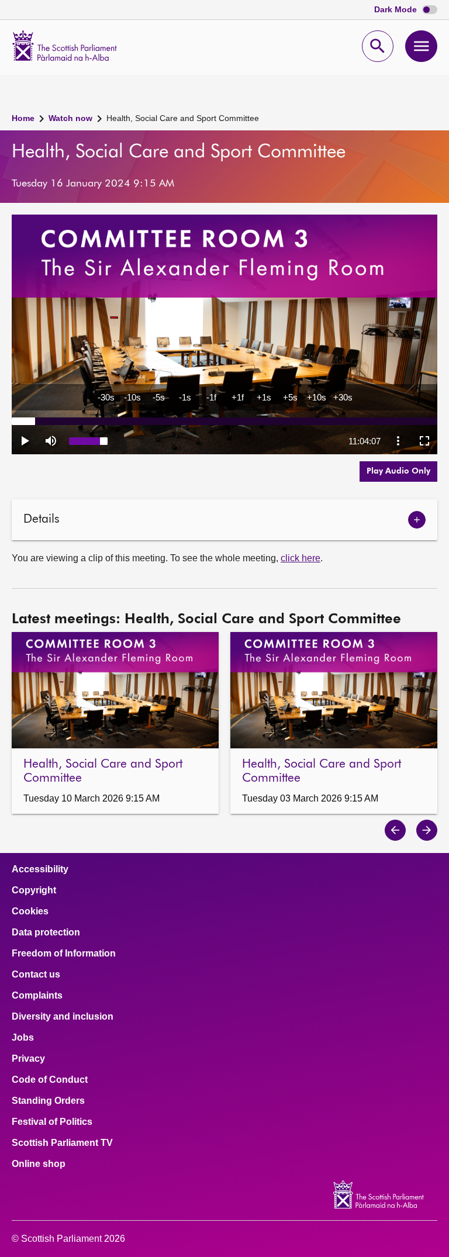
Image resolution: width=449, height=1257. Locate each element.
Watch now (70, 118)
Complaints (37, 995)
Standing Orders (48, 1101)
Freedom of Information (64, 953)
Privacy (28, 1058)
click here (300, 558)
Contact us (36, 974)
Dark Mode (396, 9)
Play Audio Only (398, 471)
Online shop (38, 1164)
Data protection (46, 932)
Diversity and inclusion (62, 1016)
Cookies (30, 911)
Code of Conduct (50, 1080)
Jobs (23, 1037)
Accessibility (40, 869)
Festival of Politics (52, 1122)
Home (23, 118)
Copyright (34, 890)
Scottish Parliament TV (62, 1143)
